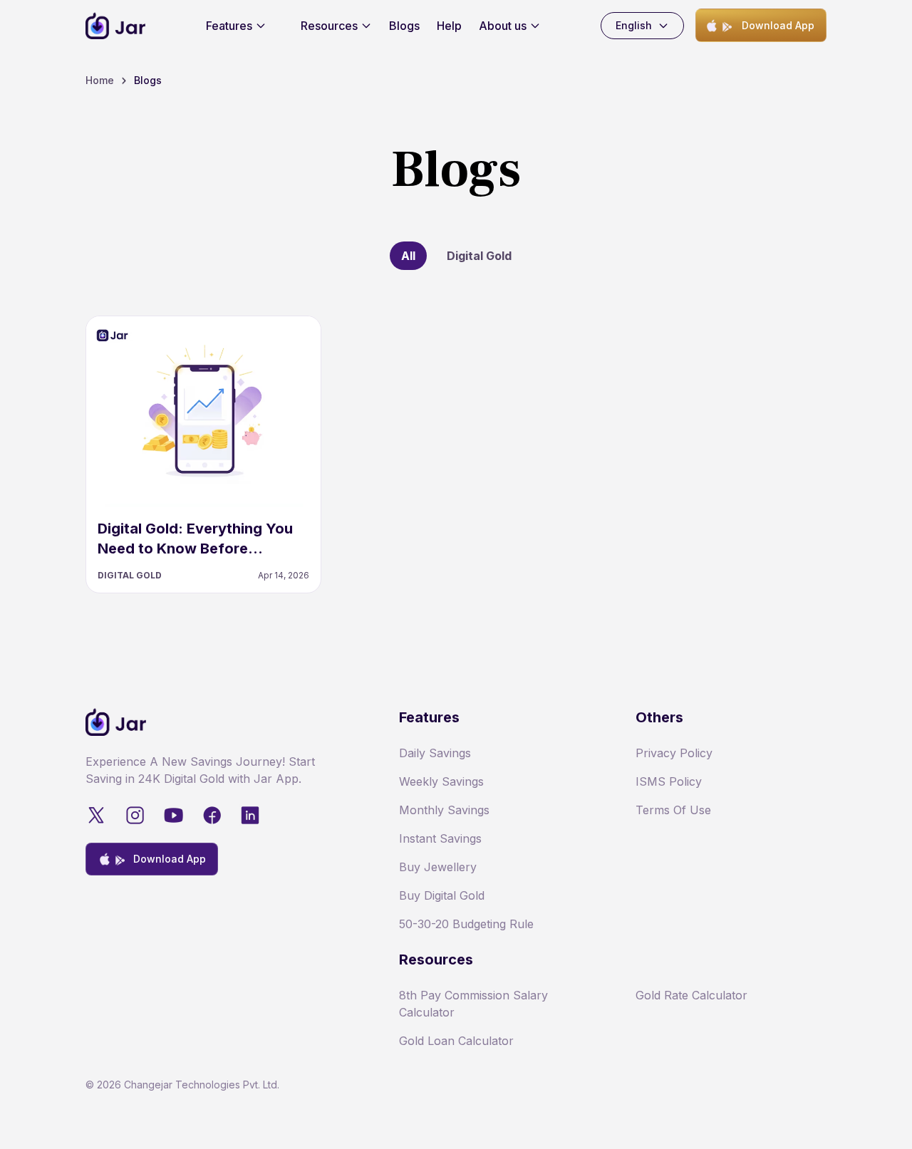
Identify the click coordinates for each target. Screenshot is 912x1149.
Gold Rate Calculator (691, 995)
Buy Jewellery (438, 867)
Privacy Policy (674, 753)
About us (503, 26)
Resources (329, 26)
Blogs (404, 26)
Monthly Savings (444, 810)
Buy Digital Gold (441, 895)
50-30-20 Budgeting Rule (466, 924)
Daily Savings (435, 753)
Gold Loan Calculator (456, 1041)
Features (229, 26)
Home (100, 80)
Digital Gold (479, 256)
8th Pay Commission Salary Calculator (473, 1003)
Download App (778, 25)
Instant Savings (440, 838)
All (408, 256)
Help (449, 26)
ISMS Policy (669, 781)
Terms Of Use (673, 810)
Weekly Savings (441, 781)
